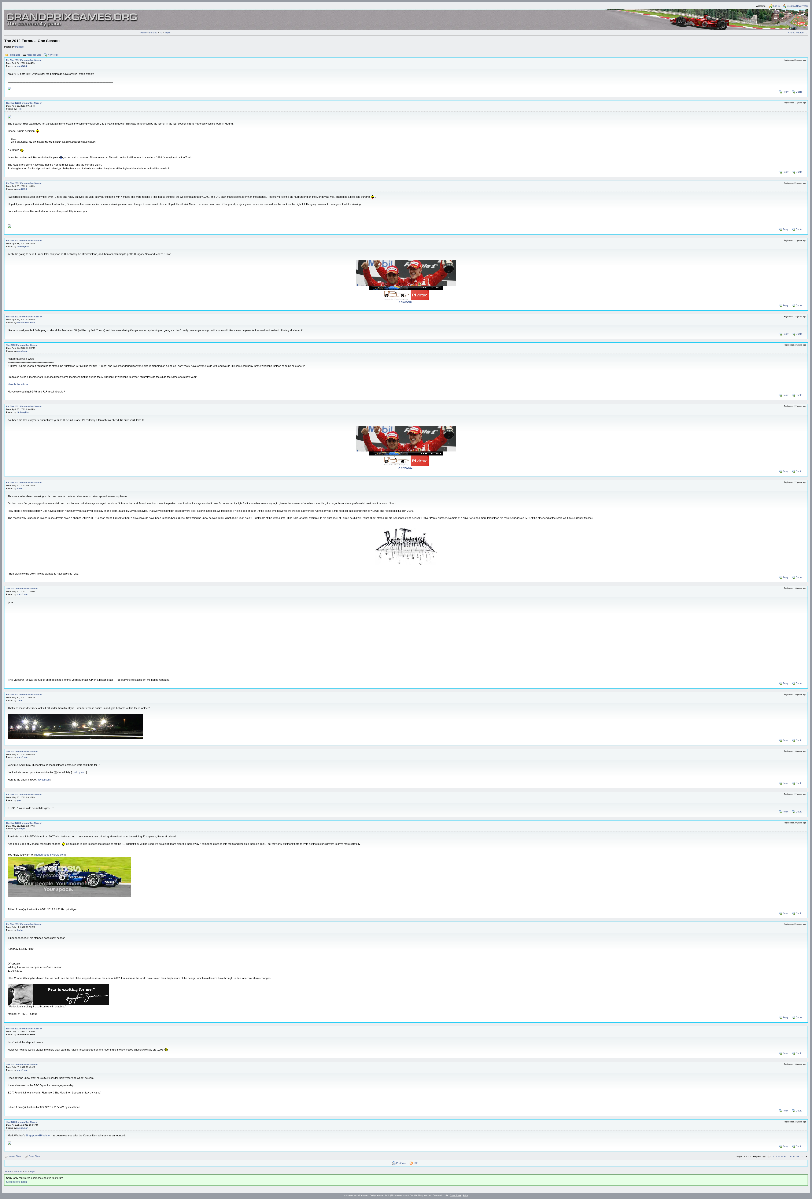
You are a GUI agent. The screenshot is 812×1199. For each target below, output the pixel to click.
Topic (167, 32)
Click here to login (16, 1181)
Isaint (20, 930)
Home (143, 32)
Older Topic (35, 1156)
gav (19, 800)
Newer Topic (15, 1156)
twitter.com (44, 779)
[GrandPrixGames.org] (72, 14)
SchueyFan (23, 246)
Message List (34, 55)
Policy (465, 1195)
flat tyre (21, 828)
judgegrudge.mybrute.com (50, 854)
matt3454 (22, 66)
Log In (776, 6)
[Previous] (769, 1156)
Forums (153, 32)
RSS (416, 1163)
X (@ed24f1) (406, 301)
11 (801, 1156)
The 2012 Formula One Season (22, 345)
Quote (799, 92)
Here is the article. (18, 384)
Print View (401, 1163)
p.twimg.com (79, 772)
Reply (786, 92)
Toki (19, 109)
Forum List (14, 55)
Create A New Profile (797, 6)
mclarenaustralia (26, 322)
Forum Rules (455, 1195)
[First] (764, 1156)
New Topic (53, 55)
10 (797, 1156)
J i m (19, 700)
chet (19, 488)
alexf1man (22, 351)
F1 (161, 32)
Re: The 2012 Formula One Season (24, 60)
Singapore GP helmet (38, 1135)
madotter (19, 46)
